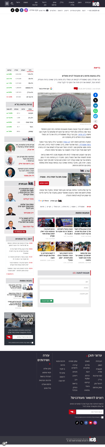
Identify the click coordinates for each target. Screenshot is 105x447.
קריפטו (87, 382)
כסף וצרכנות (34, 3)
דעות (83, 10)
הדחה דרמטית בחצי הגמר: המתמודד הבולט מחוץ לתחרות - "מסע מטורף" (65, 256)
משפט (26, 2)
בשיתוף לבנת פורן (17, 298)
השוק (80, 2)
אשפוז (73, 206)
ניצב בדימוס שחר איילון (26, 163)
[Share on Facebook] (95, 95)
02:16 (30, 268)
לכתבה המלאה (44, 183)
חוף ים (49, 206)
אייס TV (62, 373)
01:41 (30, 257)
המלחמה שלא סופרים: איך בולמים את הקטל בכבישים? (25, 159)
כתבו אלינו (47, 368)
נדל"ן (61, 2)
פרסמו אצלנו (46, 384)
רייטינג (66, 10)
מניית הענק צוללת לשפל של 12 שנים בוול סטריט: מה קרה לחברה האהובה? (82, 231)
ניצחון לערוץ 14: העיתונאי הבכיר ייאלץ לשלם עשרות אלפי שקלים (48, 232)
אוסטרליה (81, 206)
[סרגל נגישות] (4, 444)
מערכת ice (96, 89)
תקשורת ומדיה (71, 3)
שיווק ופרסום (54, 3)
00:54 (30, 249)
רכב (76, 379)
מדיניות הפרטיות (45, 380)
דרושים (62, 377)
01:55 (30, 262)
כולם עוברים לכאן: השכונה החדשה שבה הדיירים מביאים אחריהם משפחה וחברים (14, 304)
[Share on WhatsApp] (95, 111)
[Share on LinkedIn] (95, 105)
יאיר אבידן (31, 149)
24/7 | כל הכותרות (23, 238)
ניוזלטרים (53, 10)
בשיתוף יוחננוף (51, 260)
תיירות (62, 365)
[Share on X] (95, 100)
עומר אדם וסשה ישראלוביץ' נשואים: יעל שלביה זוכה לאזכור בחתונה (83, 256)
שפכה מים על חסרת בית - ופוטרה (53, 176)
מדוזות (42, 206)
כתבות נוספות (26, 280)
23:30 (30, 243)
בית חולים (65, 206)
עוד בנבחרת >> (20, 232)
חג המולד (66, 142)
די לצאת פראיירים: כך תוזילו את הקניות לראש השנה (47, 255)
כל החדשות (10, 274)
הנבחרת (88, 2)
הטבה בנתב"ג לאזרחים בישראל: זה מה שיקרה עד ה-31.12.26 (64, 231)
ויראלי (18, 2)
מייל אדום (42, 10)
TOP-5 (62, 369)
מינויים (75, 372)
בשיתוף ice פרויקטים (16, 290)
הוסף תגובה (46, 301)
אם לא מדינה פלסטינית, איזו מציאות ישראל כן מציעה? (25, 146)
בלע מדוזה (82, 134)
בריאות (97, 67)
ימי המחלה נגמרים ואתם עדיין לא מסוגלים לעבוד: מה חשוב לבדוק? (14, 294)
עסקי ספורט (73, 361)
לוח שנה (62, 380)
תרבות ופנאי (60, 361)
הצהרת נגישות (45, 376)
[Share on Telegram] (95, 116)
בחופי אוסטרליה (85, 144)
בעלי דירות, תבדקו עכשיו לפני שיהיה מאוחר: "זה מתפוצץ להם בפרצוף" (15, 286)
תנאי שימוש (46, 372)
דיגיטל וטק (44, 3)
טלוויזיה (87, 390)
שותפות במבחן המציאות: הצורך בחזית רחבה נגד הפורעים (26, 171)
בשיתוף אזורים (18, 308)
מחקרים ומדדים (75, 10)
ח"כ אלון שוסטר (29, 175)
